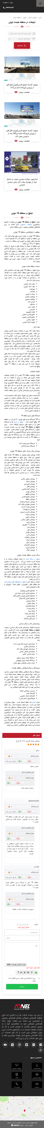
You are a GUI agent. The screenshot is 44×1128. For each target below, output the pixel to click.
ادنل (40, 17)
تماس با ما (17, 1087)
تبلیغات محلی (32, 17)
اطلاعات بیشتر (24, 92)
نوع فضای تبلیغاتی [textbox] (24, 38)
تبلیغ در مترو (18, 422)
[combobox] (22, 39)
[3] (23, 925)
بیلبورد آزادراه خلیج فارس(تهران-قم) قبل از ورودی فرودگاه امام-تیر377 (22, 86)
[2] (20, 925)
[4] (25, 925)
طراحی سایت (29, 1125)
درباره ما (37, 1087)
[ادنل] (22, 1007)
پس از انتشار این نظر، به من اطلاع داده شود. (21, 979)
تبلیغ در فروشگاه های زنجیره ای (15, 582)
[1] (18, 925)
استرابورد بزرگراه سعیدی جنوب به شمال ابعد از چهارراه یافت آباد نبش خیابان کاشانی (22, 182)
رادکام (21, 1125)
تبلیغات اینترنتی (37, 1078)
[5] (28, 744)
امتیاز (36, 924)
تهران (24, 17)
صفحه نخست (37, 1068)
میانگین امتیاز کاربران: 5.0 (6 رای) (28, 741)
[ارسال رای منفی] (32, 761)
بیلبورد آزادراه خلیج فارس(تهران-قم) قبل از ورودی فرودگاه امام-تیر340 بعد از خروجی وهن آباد (22, 133)
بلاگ (17, 1078)
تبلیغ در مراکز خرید (33, 559)
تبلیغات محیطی (26, 224)
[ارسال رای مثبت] (22, 761)
